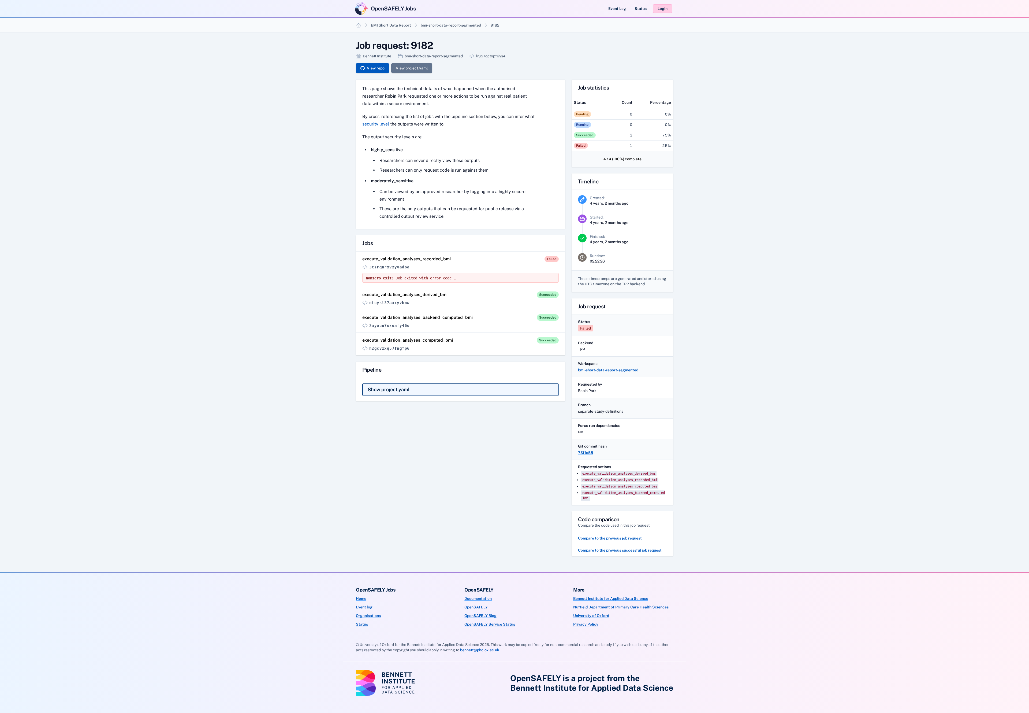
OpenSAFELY (476, 607)
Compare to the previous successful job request (620, 550)
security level (375, 124)
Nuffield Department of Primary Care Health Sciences (621, 607)
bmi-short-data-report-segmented (451, 25)
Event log (364, 607)
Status (641, 8)
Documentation (478, 598)
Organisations (368, 616)
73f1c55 (585, 452)
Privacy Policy (585, 624)
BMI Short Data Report (391, 25)
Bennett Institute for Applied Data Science (610, 598)
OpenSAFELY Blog (480, 616)
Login (663, 8)
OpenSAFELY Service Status (489, 624)
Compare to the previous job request (610, 538)
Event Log (617, 8)
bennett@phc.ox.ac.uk (479, 650)
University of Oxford (591, 616)
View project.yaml (412, 68)
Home (361, 598)
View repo (376, 68)
